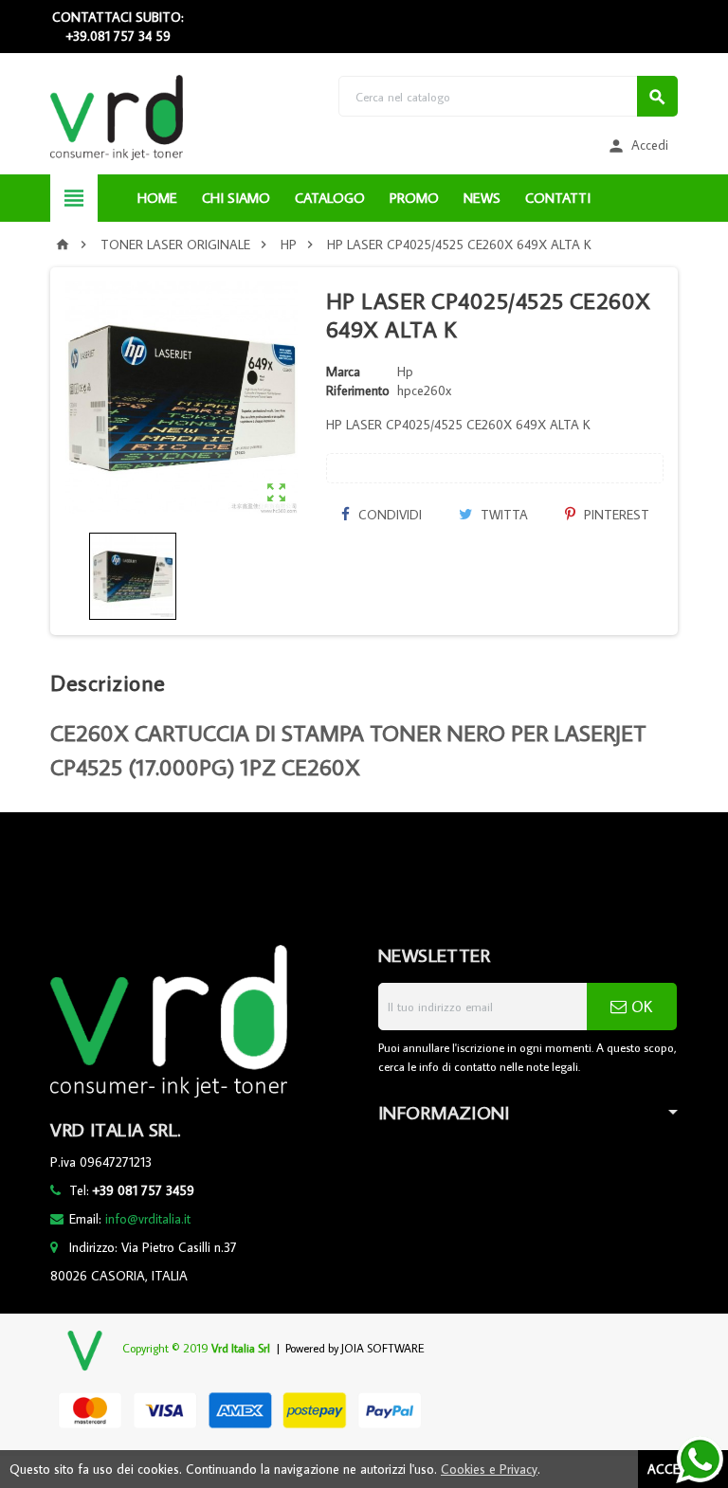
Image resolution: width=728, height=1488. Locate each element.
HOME (157, 198)
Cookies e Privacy (489, 1469)
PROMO (414, 198)
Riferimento (358, 390)
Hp (405, 371)
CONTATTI (558, 198)
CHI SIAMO (236, 198)
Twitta (502, 514)
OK (639, 1006)
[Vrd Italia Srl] (116, 116)
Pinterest (614, 514)
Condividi (388, 514)
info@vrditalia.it (148, 1218)
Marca (343, 371)
